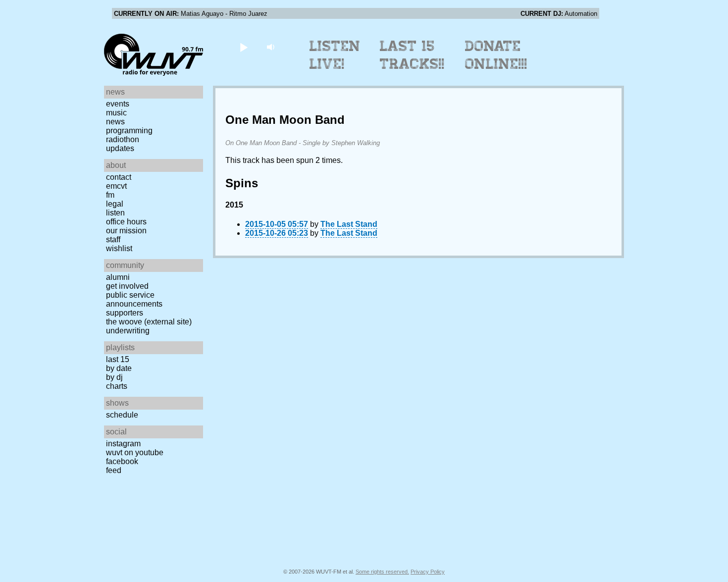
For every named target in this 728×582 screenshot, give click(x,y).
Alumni (118, 277)
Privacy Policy (428, 572)
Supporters (124, 313)
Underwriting (128, 330)
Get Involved (127, 286)
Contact (118, 177)
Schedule (122, 415)
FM (110, 195)
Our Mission (126, 230)
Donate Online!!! (496, 55)
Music (116, 112)
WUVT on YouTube (134, 452)
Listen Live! (335, 55)
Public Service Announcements (134, 299)
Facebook (122, 461)
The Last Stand (348, 224)
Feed (113, 470)
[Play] (243, 47)
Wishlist (119, 248)
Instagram (123, 443)
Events (117, 104)
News (115, 121)
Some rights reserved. (382, 572)
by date (119, 368)
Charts (116, 386)
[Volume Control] (271, 47)
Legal (114, 204)
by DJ (114, 377)
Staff (113, 239)
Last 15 (117, 359)
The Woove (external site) (149, 321)
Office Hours (126, 221)
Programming (129, 130)
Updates (120, 148)
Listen (115, 213)
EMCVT (116, 186)
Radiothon (122, 139)
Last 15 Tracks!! (412, 55)
